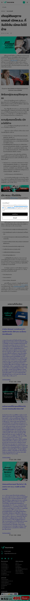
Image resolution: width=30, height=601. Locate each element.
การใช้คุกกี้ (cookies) (11, 207)
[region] (15, 210)
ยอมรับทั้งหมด (15, 214)
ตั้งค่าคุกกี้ (15, 218)
